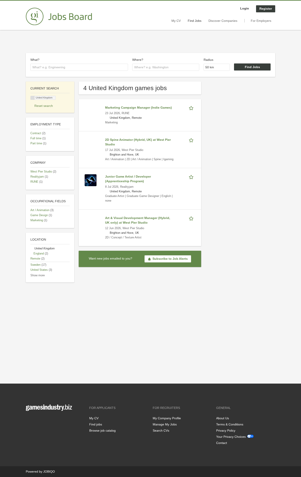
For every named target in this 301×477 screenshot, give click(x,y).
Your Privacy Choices (231, 436)
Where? (137, 59)
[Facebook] (29, 420)
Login (244, 8)
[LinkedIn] (42, 420)
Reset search (43, 106)
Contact (221, 443)
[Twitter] (36, 420)
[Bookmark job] (192, 107)
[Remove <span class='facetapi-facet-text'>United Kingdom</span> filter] (33, 98)
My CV (176, 20)
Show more (37, 275)
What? (34, 59)
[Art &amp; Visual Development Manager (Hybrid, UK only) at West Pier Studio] (91, 221)
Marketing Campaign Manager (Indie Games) (138, 107)
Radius (208, 59)
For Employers (261, 20)
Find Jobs (194, 20)
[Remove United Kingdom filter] (32, 248)
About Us (222, 418)
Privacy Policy (225, 430)
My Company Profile (167, 418)
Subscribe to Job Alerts (170, 258)
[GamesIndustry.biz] (59, 16)
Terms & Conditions (229, 424)
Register (265, 8)
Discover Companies (222, 20)
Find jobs (95, 424)
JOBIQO (49, 471)
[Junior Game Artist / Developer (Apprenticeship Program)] (91, 180)
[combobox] (79, 67)
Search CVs (161, 430)
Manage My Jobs (165, 424)
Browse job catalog (102, 430)
